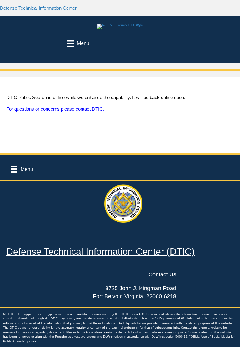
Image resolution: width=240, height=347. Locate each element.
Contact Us (162, 274)
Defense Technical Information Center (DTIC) (100, 251)
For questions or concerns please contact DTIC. (55, 109)
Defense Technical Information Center (38, 8)
